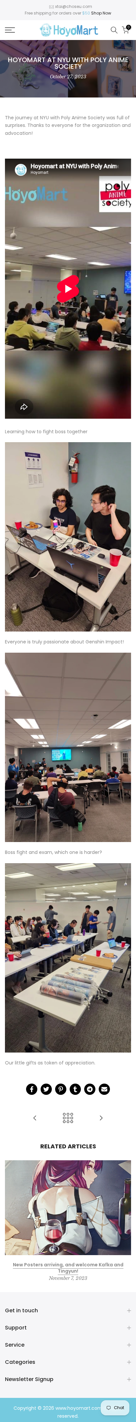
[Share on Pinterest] (60, 1089)
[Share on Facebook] (31, 1089)
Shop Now (101, 13)
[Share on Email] (104, 1089)
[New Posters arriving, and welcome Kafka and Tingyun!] (101, 1118)
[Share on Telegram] (89, 1089)
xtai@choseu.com (73, 6)
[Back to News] (68, 1118)
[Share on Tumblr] (75, 1089)
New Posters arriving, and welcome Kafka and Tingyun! (68, 1267)
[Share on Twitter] (46, 1089)
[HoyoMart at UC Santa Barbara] (34, 1118)
